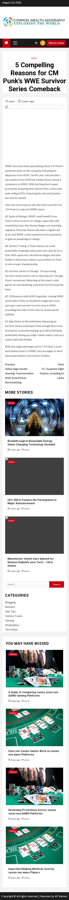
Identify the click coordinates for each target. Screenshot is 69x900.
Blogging (10, 602)
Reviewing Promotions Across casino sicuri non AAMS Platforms (32, 811)
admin (11, 101)
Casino (13, 654)
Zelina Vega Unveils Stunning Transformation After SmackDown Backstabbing (19, 373)
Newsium (45, 896)
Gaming (9, 620)
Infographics (12, 624)
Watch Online (56, 42)
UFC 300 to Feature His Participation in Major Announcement (32, 501)
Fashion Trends (13, 615)
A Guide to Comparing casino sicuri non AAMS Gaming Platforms (33, 694)
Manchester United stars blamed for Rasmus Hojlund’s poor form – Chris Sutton (31, 562)
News (34, 58)
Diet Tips (10, 611)
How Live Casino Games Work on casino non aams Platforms (33, 752)
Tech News (11, 629)
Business (10, 606)
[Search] (36, 43)
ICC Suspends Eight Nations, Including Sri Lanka (52, 371)
